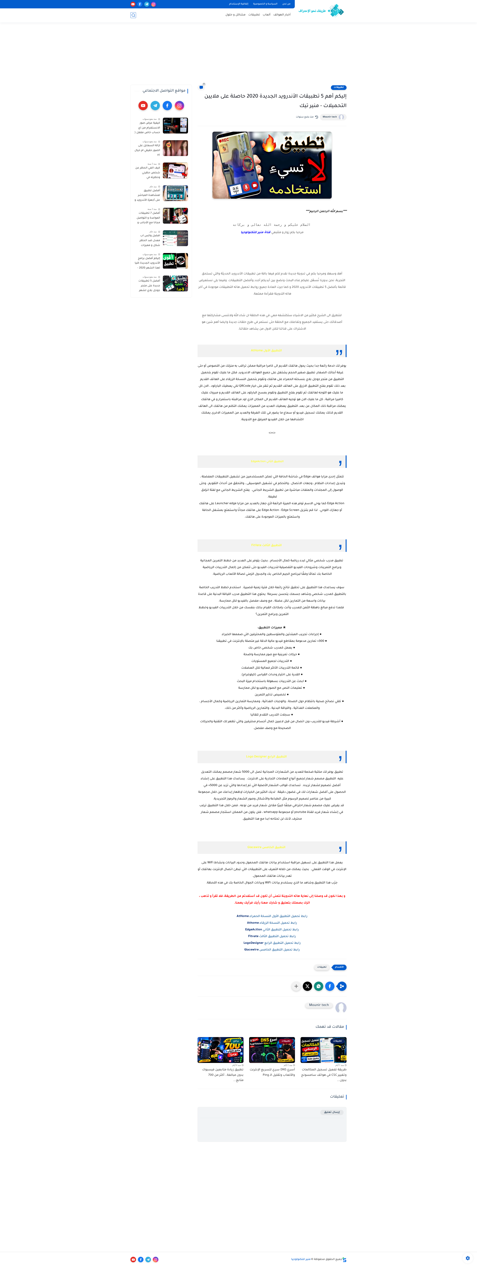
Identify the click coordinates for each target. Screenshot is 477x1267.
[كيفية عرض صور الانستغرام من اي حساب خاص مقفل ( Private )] (175, 125)
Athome (253, 923)
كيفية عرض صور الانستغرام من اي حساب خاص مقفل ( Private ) (147, 129)
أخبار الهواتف (282, 15)
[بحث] (133, 15)
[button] (329, 986)
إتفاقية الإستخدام (238, 4)
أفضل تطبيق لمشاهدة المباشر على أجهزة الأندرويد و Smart (147, 196)
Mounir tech (330, 117)
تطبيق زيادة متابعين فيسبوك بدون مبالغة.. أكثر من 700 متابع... (223, 1075)
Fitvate (253, 936)
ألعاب (267, 15)
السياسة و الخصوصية (265, 4)
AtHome (243, 916)
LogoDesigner (254, 943)
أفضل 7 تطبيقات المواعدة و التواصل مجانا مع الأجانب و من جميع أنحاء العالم (148, 219)
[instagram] (153, 4)
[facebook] (139, 4)
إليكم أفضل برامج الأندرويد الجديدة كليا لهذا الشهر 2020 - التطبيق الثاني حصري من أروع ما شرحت (147, 264)
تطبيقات (254, 15)
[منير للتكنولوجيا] (321, 11)
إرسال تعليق (332, 1112)
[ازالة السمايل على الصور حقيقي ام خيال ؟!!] (175, 148)
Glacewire (251, 950)
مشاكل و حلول (235, 15)
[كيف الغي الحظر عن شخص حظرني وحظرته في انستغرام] (175, 170)
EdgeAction (253, 929)
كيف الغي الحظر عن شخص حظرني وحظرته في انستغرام (147, 173)
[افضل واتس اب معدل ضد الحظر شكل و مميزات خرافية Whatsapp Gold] (175, 238)
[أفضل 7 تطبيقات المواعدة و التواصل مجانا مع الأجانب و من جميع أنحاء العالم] (175, 216)
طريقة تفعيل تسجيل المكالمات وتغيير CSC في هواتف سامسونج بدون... (324, 1075)
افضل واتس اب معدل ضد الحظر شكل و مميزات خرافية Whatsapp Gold (149, 241)
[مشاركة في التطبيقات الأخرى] (296, 986)
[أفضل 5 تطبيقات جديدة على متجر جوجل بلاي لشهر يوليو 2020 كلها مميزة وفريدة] (175, 283)
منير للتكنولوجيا (301, 1259)
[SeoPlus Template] (344, 1259)
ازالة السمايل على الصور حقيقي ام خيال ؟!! (147, 150)
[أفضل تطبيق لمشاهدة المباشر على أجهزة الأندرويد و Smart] (175, 193)
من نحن (286, 4)
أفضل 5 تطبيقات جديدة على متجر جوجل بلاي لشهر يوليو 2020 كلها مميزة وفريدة (149, 286)
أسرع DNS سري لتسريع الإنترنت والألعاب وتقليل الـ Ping (272, 1072)
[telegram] (146, 4)
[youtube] (132, 4)
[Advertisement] (238, 56)
